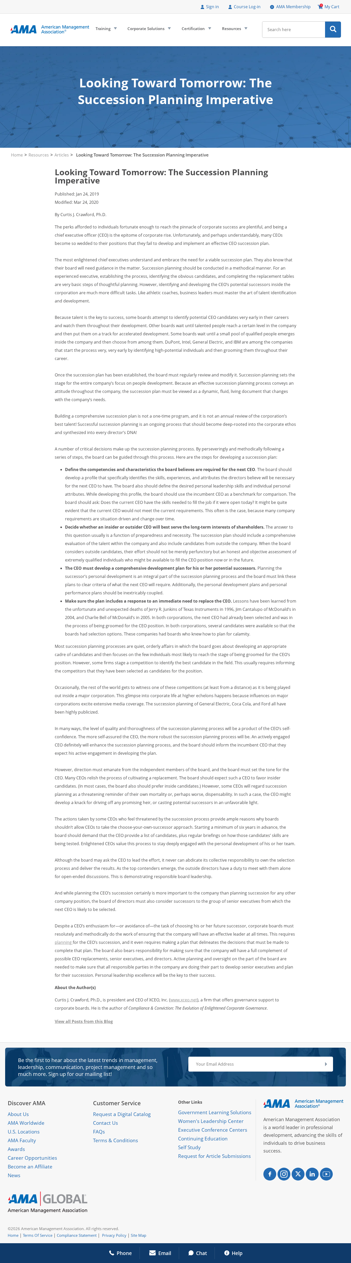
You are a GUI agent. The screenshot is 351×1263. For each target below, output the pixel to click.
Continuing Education (203, 1138)
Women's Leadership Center (211, 1121)
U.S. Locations (24, 1131)
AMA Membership (293, 7)
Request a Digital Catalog (122, 1114)
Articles (61, 155)
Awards (16, 1149)
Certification (196, 30)
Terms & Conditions (115, 1140)
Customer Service (117, 1103)
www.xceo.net (183, 1000)
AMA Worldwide (26, 1123)
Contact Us (105, 1123)
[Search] (333, 30)
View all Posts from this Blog (84, 1021)
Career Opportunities (32, 1158)
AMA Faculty (22, 1140)
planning (64, 942)
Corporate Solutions (148, 30)
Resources (234, 30)
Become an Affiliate (30, 1166)
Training (106, 30)
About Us (18, 1114)
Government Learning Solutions (214, 1112)
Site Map (138, 1235)
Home (17, 155)
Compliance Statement (77, 1235)
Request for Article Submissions (214, 1156)
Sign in (212, 7)
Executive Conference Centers (212, 1130)
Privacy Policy (114, 1235)
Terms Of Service (37, 1235)
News (14, 1175)
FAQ (98, 1131)
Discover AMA (26, 1103)
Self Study (189, 1147)
